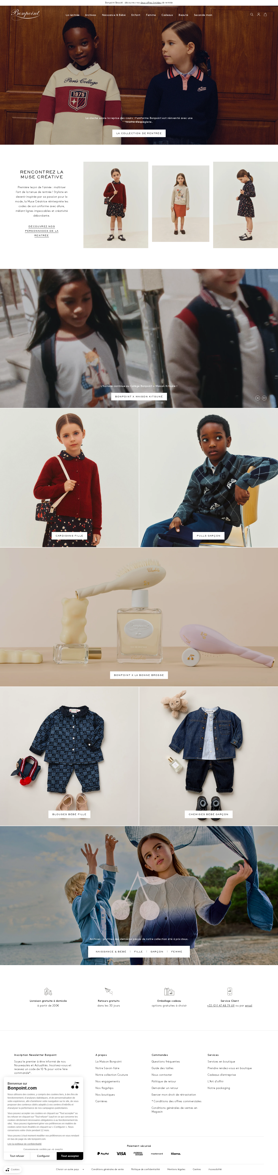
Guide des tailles (163, 1068)
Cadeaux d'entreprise (222, 1075)
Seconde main (203, 15)
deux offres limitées (151, 3)
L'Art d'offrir (216, 1081)
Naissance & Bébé (114, 15)
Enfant (135, 15)
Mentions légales (176, 1169)
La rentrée (72, 15)
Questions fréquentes (166, 1061)
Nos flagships (104, 1088)
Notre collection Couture (112, 1075)
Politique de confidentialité (145, 1169)
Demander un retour (165, 1088)
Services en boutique (221, 1061)
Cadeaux (167, 15)
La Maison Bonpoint (109, 1061)
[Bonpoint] (25, 14)
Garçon (157, 952)
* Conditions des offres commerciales (176, 1101)
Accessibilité (215, 1169)
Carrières (101, 1101)
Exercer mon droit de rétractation (174, 1094)
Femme (151, 15)
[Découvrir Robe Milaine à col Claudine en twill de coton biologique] (245, 205)
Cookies (197, 1169)
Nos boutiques (105, 1094)
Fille (138, 952)
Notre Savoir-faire (107, 1068)
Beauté (183, 15)
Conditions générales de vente (108, 1169)
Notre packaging (219, 1088)
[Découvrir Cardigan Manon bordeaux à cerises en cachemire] (115, 205)
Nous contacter (162, 1075)
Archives (90, 15)
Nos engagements (108, 1081)
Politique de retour (164, 1081)
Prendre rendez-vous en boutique (230, 1068)
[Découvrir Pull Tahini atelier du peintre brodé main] (180, 203)
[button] (251, 15)
